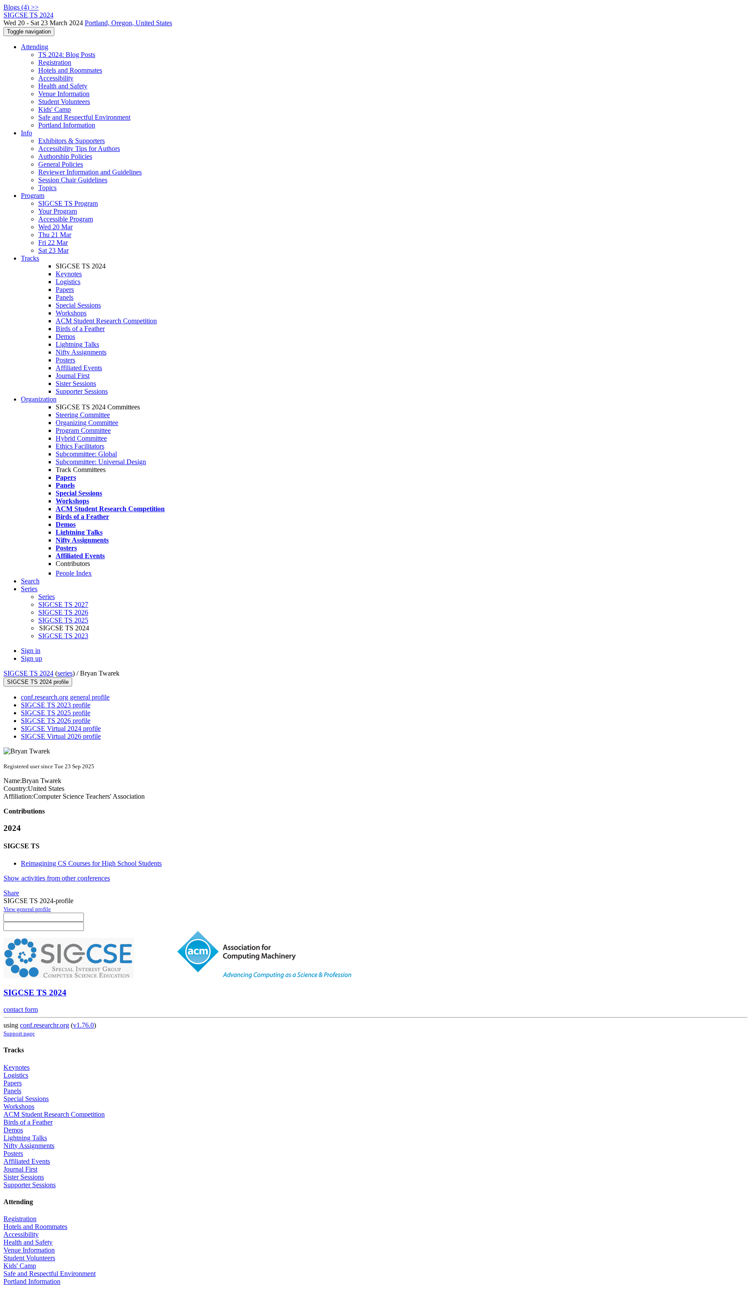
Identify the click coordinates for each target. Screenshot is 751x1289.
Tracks (30, 258)
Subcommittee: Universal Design (101, 461)
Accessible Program (65, 219)
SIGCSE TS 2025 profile (55, 712)
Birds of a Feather (80, 328)
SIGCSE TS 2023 (63, 635)
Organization (38, 399)
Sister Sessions (76, 383)
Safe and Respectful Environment (84, 117)
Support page (19, 1033)
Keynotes (69, 274)
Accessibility (55, 78)
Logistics (68, 281)
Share (11, 893)
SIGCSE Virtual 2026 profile (61, 736)
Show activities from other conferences (56, 878)
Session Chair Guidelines (72, 180)
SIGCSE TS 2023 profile (55, 705)
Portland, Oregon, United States (128, 23)
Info (26, 133)
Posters (65, 360)
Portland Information (66, 125)
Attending (34, 46)
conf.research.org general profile (65, 697)
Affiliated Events (79, 368)
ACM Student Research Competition (106, 321)
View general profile (27, 909)
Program (32, 195)
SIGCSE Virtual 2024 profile (61, 728)
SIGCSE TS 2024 (28, 673)
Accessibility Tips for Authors (79, 148)
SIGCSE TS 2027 (63, 604)
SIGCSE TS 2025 (63, 620)
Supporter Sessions (82, 391)
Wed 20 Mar (55, 227)
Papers (65, 289)
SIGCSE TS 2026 (63, 612)
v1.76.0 (83, 1025)
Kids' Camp (54, 109)
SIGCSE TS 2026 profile (55, 720)
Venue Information (64, 93)
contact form (20, 1009)
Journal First (73, 375)
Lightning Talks (77, 344)
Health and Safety (62, 86)
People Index (74, 573)
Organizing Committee (87, 422)
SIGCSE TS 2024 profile (38, 682)
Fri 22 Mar (53, 242)
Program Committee (83, 430)
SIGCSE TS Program (68, 203)
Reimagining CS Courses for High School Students (91, 863)
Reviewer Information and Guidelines (90, 172)
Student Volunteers (64, 101)
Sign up (31, 658)
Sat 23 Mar (53, 250)
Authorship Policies (65, 156)
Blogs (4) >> (21, 7)
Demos (65, 336)
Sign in (30, 650)
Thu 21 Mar (54, 234)
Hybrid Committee (81, 438)
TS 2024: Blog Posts (66, 54)
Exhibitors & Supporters (71, 140)
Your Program (57, 211)
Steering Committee (83, 415)
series (65, 673)
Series (46, 596)
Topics (47, 187)
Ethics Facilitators (80, 446)
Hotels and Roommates (70, 70)
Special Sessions (78, 305)
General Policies (60, 164)
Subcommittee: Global (86, 454)
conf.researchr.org (44, 1025)
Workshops (71, 313)
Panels (64, 297)
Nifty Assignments (81, 352)
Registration (54, 62)
